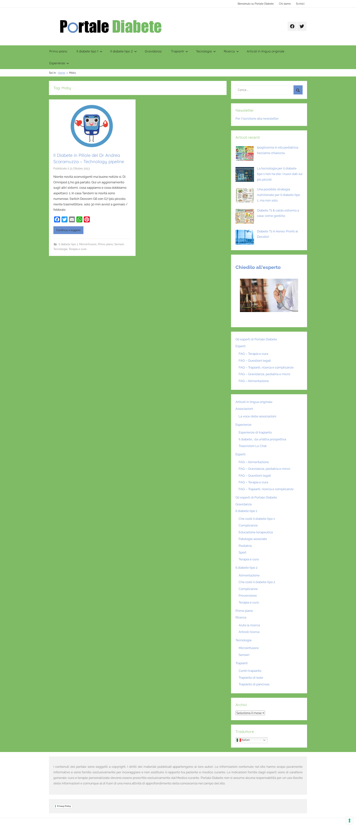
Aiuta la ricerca (249, 625)
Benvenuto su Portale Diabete (256, 3)
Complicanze (248, 525)
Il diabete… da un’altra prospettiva (262, 439)
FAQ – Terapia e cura (253, 354)
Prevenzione (248, 595)
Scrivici (300, 3)
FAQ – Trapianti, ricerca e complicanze (266, 367)
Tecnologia (204, 51)
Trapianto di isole (251, 677)
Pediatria (245, 546)
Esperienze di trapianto (255, 432)
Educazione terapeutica (256, 532)
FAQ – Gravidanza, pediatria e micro (264, 374)
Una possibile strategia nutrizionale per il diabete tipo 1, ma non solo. (278, 194)
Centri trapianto (250, 671)
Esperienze (57, 63)
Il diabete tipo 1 (87, 51)
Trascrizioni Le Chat (253, 446)
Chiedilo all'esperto (258, 267)
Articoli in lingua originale (265, 51)
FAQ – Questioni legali (255, 360)
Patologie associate (253, 539)
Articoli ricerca (249, 632)
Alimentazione (249, 575)
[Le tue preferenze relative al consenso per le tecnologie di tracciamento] (349, 820)
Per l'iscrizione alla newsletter (257, 118)
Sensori (119, 244)
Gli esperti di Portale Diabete (256, 339)
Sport (242, 552)
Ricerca (229, 51)
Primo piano (58, 51)
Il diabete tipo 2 (121, 51)
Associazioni (244, 409)
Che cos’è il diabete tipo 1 (257, 519)
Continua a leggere (68, 230)
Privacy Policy (64, 806)
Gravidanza (153, 51)
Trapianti (177, 51)
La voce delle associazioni (257, 416)
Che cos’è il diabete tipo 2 (257, 582)
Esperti (240, 346)
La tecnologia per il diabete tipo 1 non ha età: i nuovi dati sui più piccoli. (279, 173)
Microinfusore (88, 244)
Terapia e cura (77, 249)
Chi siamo (285, 3)
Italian (245, 740)
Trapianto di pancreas (254, 684)
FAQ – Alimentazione (254, 381)
